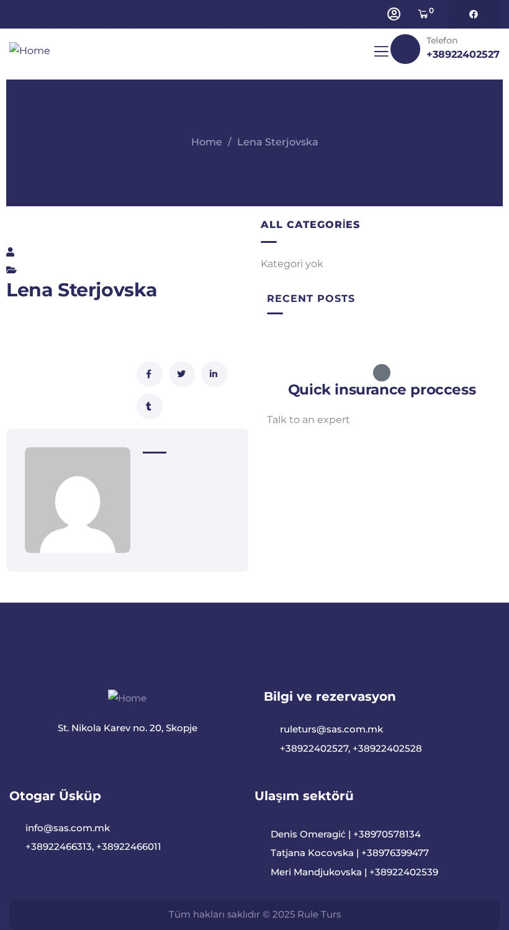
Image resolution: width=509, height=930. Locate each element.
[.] (381, 55)
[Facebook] (473, 14)
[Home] (29, 51)
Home (206, 142)
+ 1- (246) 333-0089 (313, 449)
